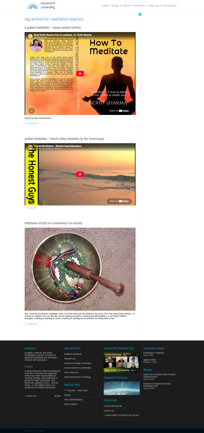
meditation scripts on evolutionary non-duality (53, 223)
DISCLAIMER (70, 404)
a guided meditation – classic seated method (53, 27)
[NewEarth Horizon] (122, 388)
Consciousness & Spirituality (77, 368)
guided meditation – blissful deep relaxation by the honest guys (64, 139)
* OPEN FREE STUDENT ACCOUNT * (121, 416)
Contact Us (109, 411)
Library (67, 395)
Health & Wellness (73, 354)
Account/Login (169, 5)
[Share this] (36, 124)
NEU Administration (73, 399)
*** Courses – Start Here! (76, 390)
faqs (59, 396)
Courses (115, 5)
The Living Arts (71, 372)
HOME (105, 5)
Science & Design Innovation (77, 363)
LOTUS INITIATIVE (113, 406)
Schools (127, 5)
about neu (32, 396)
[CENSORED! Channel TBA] (122, 362)
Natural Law (70, 358)
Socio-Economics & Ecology (77, 377)
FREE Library (139, 5)
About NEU (154, 5)
